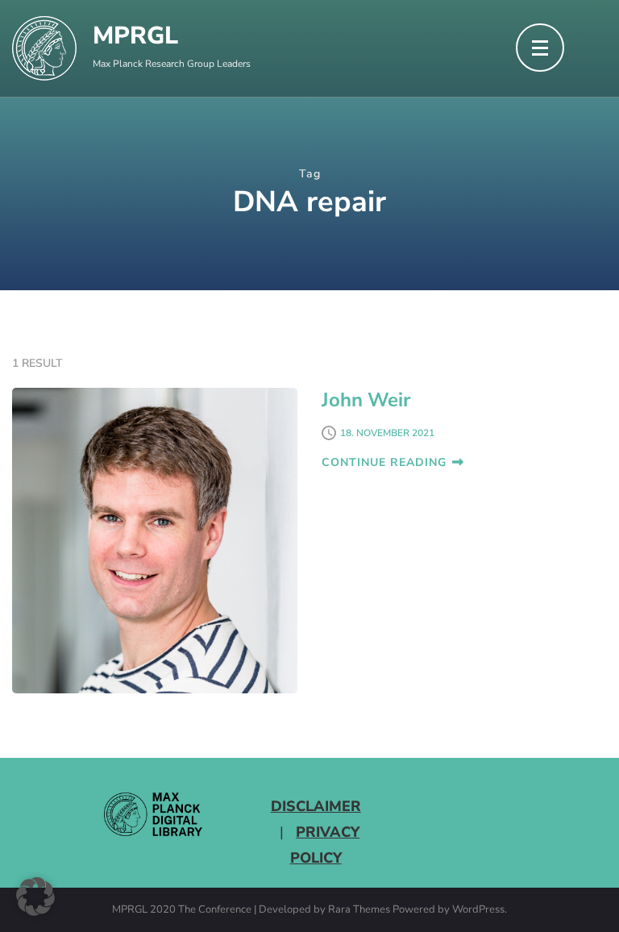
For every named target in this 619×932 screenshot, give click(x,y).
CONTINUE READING (384, 462)
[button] (35, 896)
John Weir (366, 400)
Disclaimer (316, 806)
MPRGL (135, 35)
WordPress (478, 910)
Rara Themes (359, 910)
